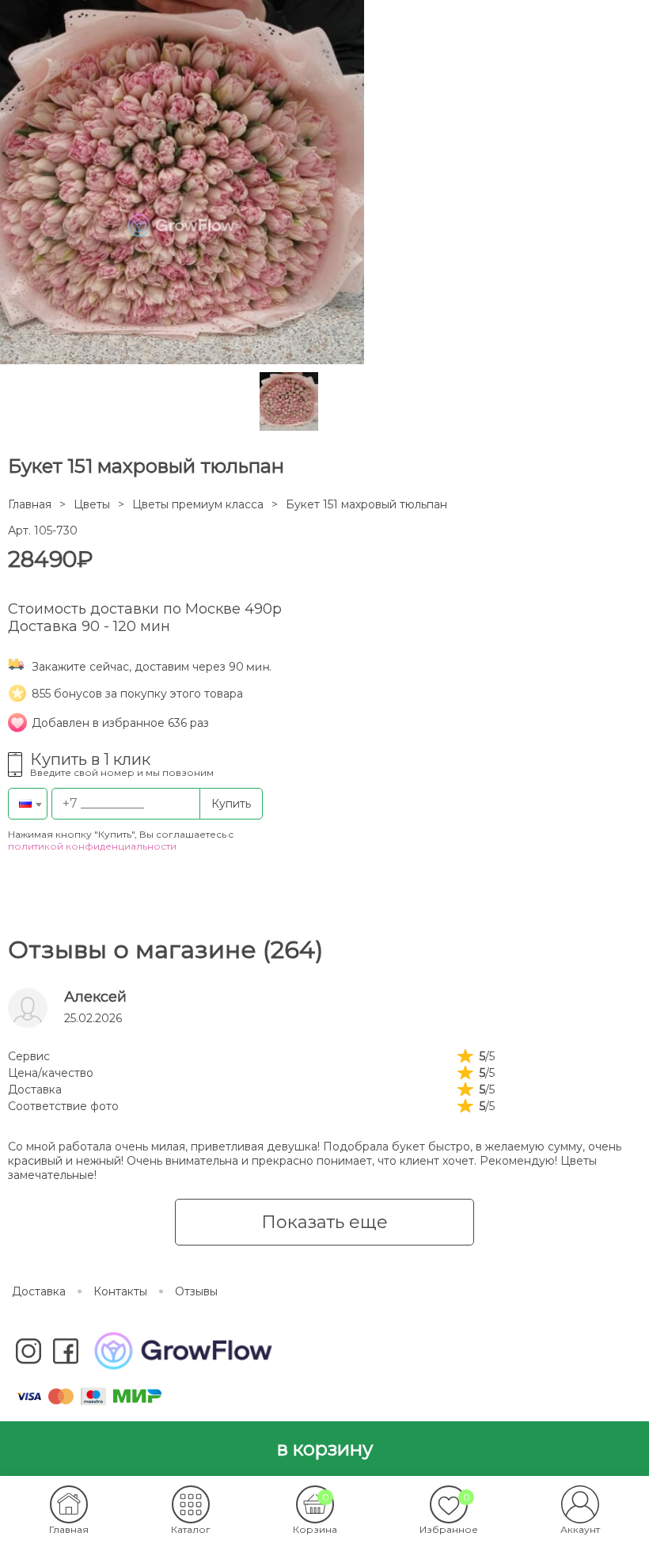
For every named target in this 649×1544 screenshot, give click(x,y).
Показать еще (324, 1222)
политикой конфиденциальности (92, 846)
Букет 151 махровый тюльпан (366, 504)
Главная (29, 504)
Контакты (120, 1291)
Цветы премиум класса (198, 504)
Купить (231, 804)
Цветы (92, 504)
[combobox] (27, 804)
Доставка (39, 1291)
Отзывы (196, 1291)
